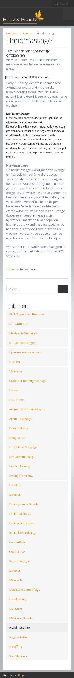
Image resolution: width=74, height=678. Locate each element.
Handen (28, 33)
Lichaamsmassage (22, 456)
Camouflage (17, 542)
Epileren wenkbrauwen (25, 352)
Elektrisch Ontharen (23, 333)
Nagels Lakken (19, 637)
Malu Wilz (15, 580)
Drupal (21, 675)
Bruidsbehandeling (22, 532)
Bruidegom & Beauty (24, 504)
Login (10, 269)
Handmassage (19, 627)
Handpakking (18, 599)
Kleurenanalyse (20, 561)
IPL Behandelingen (22, 343)
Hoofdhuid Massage (23, 447)
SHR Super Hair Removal (26, 314)
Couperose (17, 551)
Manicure (15, 608)
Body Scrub (17, 437)
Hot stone (16, 400)
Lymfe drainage (20, 466)
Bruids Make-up (20, 513)
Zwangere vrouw (21, 475)
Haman (14, 390)
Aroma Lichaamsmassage (27, 409)
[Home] (22, 16)
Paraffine (15, 646)
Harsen (14, 362)
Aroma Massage (20, 419)
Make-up (15, 494)
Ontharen (12, 33)
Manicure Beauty (21, 618)
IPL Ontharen (18, 324)
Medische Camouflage (24, 589)
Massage (15, 371)
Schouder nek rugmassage (28, 381)
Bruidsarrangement (23, 523)
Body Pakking (18, 428)
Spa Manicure (18, 656)
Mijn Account (62, 3)
